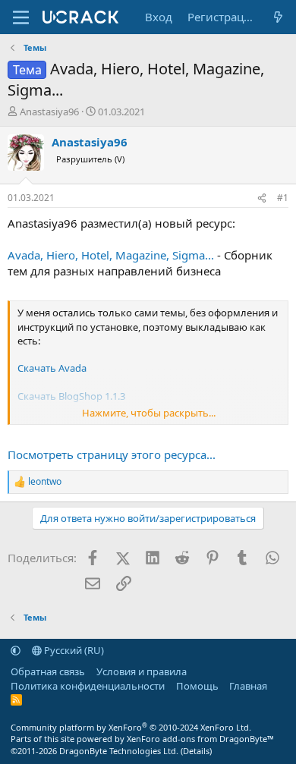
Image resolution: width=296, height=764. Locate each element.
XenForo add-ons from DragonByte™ (200, 738)
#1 (282, 197)
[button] (16, 650)
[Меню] (21, 17)
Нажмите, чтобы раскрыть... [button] (149, 413)
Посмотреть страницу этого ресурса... (112, 454)
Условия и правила (141, 671)
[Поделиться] (262, 198)
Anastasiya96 (49, 111)
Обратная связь (48, 671)
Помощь (197, 686)
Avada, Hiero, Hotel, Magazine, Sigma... (111, 255)
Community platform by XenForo (131, 727)
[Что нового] (278, 17)
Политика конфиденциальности (88, 686)
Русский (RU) (73, 650)
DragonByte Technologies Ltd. (118, 750)
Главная (248, 686)
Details (196, 750)
